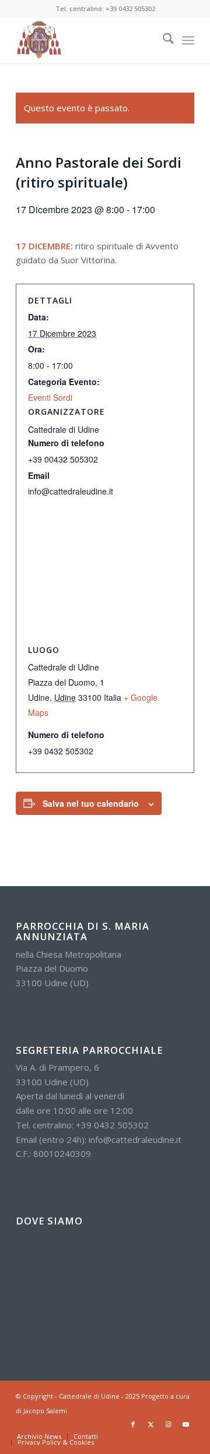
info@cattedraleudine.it (135, 1139)
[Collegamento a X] (150, 1424)
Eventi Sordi (50, 397)
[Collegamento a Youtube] (185, 1424)
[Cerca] (162, 40)
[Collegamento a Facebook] (133, 1424)
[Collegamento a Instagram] (168, 1424)
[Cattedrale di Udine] (87, 40)
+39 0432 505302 (130, 8)
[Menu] (188, 40)
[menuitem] (162, 40)
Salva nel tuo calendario (91, 803)
